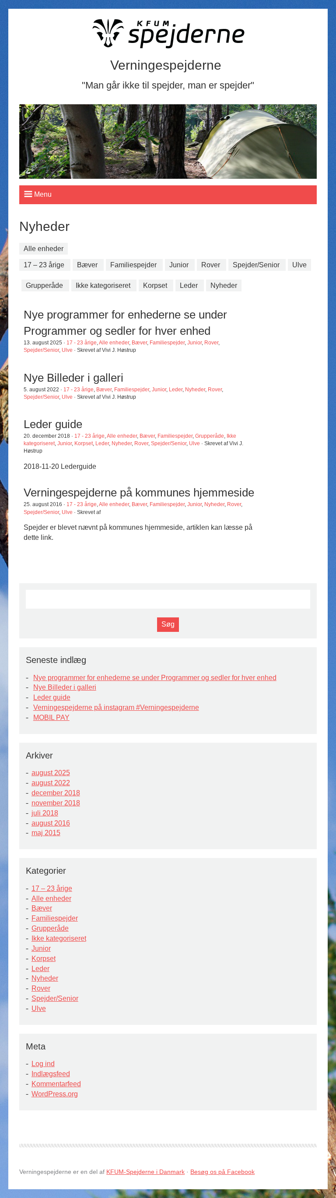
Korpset (155, 285)
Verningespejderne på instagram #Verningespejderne (116, 707)
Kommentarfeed (56, 1084)
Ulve (299, 265)
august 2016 (51, 823)
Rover (210, 265)
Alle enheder (43, 248)
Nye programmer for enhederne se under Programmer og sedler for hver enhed (154, 677)
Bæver (87, 265)
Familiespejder (133, 265)
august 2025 (51, 772)
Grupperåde (44, 285)
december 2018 (56, 793)
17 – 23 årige (44, 265)
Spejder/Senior (256, 265)
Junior (179, 265)
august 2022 (51, 783)
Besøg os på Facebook (222, 1171)
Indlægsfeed (51, 1073)
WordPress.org (55, 1094)
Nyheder (223, 285)
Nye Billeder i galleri (64, 687)
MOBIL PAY (51, 717)
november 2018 (56, 803)
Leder (189, 285)
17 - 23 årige (81, 343)
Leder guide (51, 697)
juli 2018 (45, 813)
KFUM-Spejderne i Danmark (145, 1171)
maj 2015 (46, 832)
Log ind (43, 1063)
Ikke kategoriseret (103, 285)
